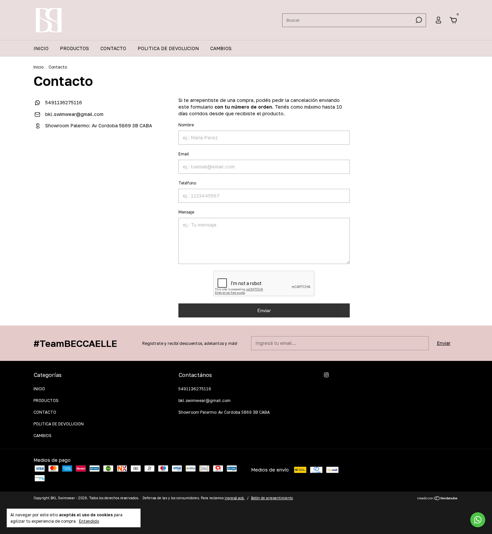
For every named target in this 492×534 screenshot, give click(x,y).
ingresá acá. (235, 498)
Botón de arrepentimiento (272, 498)
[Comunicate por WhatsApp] (477, 519)
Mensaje (186, 212)
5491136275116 (63, 102)
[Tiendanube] (438, 499)
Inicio (38, 67)
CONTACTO (113, 48)
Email (183, 153)
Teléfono (187, 182)
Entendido (89, 521)
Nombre (186, 124)
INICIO (41, 48)
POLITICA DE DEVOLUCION (168, 48)
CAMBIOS (221, 48)
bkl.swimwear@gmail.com (74, 114)
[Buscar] (418, 20)
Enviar (264, 310)
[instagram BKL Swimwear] (326, 375)
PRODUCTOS (74, 48)
